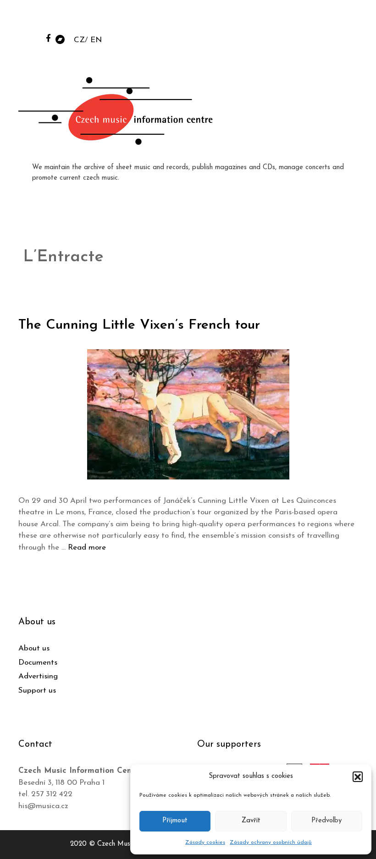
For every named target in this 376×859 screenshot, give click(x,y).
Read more (87, 547)
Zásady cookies (205, 842)
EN (96, 40)
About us (34, 648)
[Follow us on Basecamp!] (60, 39)
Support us (37, 690)
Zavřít (251, 820)
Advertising (38, 676)
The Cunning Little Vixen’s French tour (139, 325)
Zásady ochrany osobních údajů (271, 842)
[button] (357, 776)
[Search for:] (299, 19)
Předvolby (326, 820)
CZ (79, 40)
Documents (37, 662)
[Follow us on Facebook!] (48, 38)
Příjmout (175, 820)
